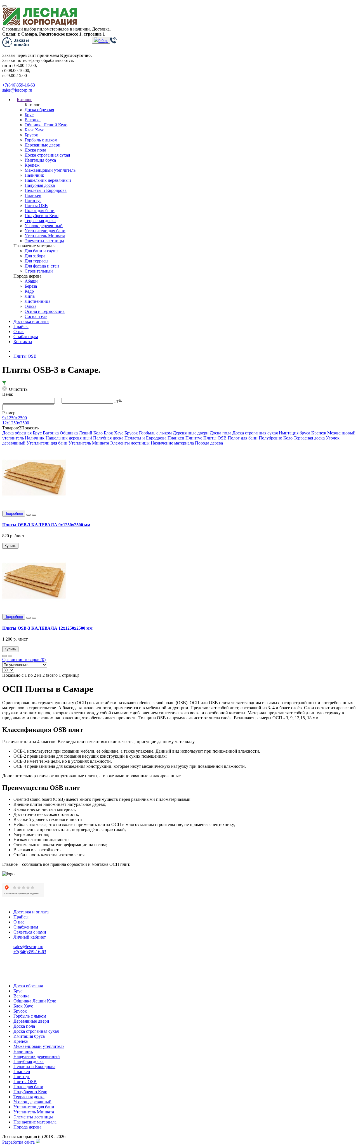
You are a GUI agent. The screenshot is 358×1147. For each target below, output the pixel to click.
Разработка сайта (19, 1142)
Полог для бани (40, 210)
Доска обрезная (39, 109)
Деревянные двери (42, 145)
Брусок (31, 134)
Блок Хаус (34, 129)
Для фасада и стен (42, 266)
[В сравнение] (34, 515)
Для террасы (36, 261)
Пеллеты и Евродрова (46, 190)
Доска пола (35, 150)
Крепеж (32, 165)
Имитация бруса (40, 160)
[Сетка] (10, 656)
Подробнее (13, 513)
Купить (10, 546)
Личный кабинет (29, 937)
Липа (30, 296)
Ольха (30, 306)
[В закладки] (28, 515)
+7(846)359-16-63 (18, 85)
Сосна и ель (36, 316)
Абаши (31, 281)
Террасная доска (40, 220)
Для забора (35, 255)
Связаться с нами (29, 932)
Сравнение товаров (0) (24, 659)
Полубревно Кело (41, 215)
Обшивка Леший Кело (46, 124)
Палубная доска (40, 185)
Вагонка (33, 119)
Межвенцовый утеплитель (50, 170)
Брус (29, 114)
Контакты (22, 341)
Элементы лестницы (44, 240)
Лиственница (37, 301)
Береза (31, 286)
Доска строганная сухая (47, 155)
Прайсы (21, 326)
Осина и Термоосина (45, 311)
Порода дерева (209, 443)
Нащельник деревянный (48, 180)
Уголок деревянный (44, 225)
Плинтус (33, 200)
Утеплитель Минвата (45, 235)
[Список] (4, 656)
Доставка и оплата (31, 321)
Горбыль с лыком (41, 140)
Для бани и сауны (41, 250)
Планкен (33, 195)
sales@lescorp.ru (17, 90)
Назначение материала (172, 443)
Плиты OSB (36, 205)
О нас (18, 331)
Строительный (39, 271)
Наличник (34, 175)
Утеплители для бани (45, 230)
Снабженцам (25, 336)
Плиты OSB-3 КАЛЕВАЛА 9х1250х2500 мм (46, 524)
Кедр (29, 291)
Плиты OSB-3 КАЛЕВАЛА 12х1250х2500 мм (47, 628)
